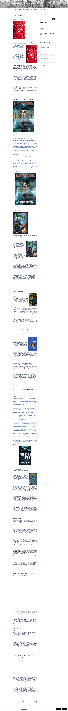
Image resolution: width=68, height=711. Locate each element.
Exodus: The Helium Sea (46, 42)
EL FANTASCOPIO (26, 9)
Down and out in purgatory (20, 291)
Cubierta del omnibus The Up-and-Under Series (47, 33)
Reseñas (14, 9)
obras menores (19, 298)
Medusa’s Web (31, 238)
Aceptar (64, 709)
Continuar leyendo (16, 623)
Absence (44, 45)
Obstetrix (41, 28)
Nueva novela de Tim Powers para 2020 (24, 99)
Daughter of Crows (45, 49)
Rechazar (58, 709)
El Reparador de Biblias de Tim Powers (23, 573)
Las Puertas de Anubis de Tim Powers (23, 655)
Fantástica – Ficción (24, 3)
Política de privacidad (42, 9)
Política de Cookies (24, 709)
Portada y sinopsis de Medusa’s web (23, 389)
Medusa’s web (17, 335)
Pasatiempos (19, 9)
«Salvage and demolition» (22, 353)
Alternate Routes (18, 210)
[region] (34, 709)
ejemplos (14, 303)
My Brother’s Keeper (18, 19)
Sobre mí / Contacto (34, 9)
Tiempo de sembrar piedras (20, 470)
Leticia (41, 42)
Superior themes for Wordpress (44, 58)
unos (27, 302)
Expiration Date (17, 630)
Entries (41, 63)
